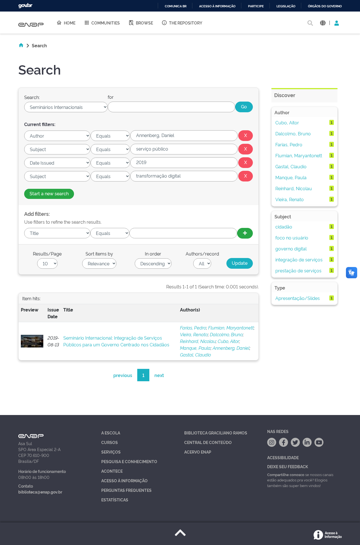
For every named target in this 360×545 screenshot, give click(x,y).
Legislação (285, 6)
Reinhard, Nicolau (198, 341)
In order (153, 253)
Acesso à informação (217, 6)
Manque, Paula (195, 348)
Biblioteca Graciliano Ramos (215, 432)
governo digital (291, 248)
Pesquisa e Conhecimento (129, 461)
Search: (32, 97)
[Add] (245, 233)
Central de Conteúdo (208, 442)
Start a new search (49, 193)
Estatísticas (114, 499)
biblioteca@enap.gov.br (40, 491)
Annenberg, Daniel (231, 348)
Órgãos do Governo (325, 6)
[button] (323, 22)
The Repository (185, 22)
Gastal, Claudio (195, 354)
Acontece (112, 471)
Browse (144, 22)
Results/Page (47, 253)
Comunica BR (175, 6)
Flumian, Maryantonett (231, 327)
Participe (256, 6)
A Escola (110, 432)
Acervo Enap (197, 451)
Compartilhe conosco (285, 474)
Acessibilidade (283, 457)
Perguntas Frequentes (126, 490)
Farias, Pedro (193, 327)
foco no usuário (291, 237)
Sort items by (99, 253)
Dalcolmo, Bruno (226, 334)
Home (69, 22)
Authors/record (202, 253)
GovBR (25, 5)
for (111, 97)
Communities (105, 22)
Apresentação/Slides (297, 298)
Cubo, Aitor (228, 341)
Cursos (109, 442)
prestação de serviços (298, 270)
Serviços (111, 451)
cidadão (283, 226)
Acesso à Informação (124, 480)
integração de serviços (299, 259)
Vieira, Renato (194, 334)
